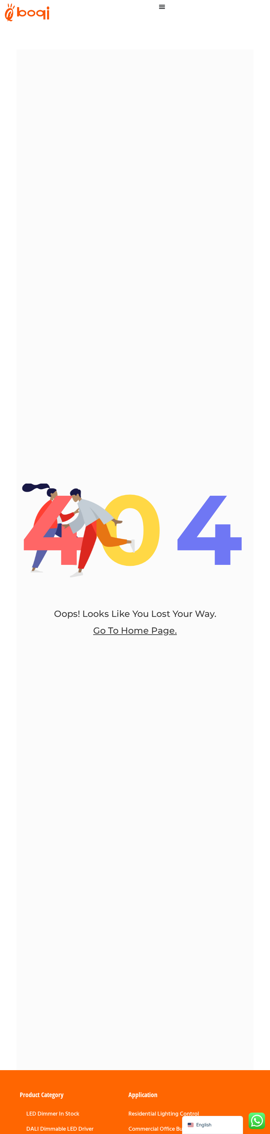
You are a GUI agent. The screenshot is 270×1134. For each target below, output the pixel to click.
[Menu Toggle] (162, 6)
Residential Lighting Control (163, 1114)
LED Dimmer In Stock (52, 1114)
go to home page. (135, 630)
